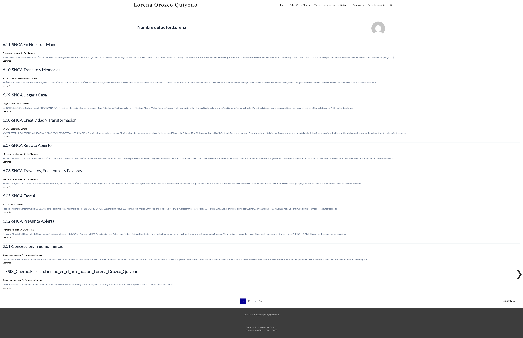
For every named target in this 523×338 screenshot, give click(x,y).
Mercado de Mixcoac (13, 154)
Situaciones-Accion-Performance (18, 255)
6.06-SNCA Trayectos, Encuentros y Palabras (42, 170)
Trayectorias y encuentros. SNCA (330, 5)
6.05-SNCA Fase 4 (19, 195)
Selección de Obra (298, 5)
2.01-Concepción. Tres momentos (33, 246)
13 (260, 300)
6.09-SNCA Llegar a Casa (25, 94)
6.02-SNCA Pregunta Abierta (28, 221)
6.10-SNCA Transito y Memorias (31, 69)
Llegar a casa (9, 103)
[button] (308, 5)
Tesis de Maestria (376, 5)
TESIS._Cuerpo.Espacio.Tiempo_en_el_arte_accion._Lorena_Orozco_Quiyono (70, 271)
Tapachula (14, 128)
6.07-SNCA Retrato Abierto (27, 145)
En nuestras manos (11, 53)
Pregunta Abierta (11, 229)
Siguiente (509, 300)
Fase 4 (6, 204)
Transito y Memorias (19, 78)
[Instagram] (391, 5)
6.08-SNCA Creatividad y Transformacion (40, 120)
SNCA (24, 53)
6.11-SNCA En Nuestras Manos (30, 44)
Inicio (282, 5)
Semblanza (358, 5)
